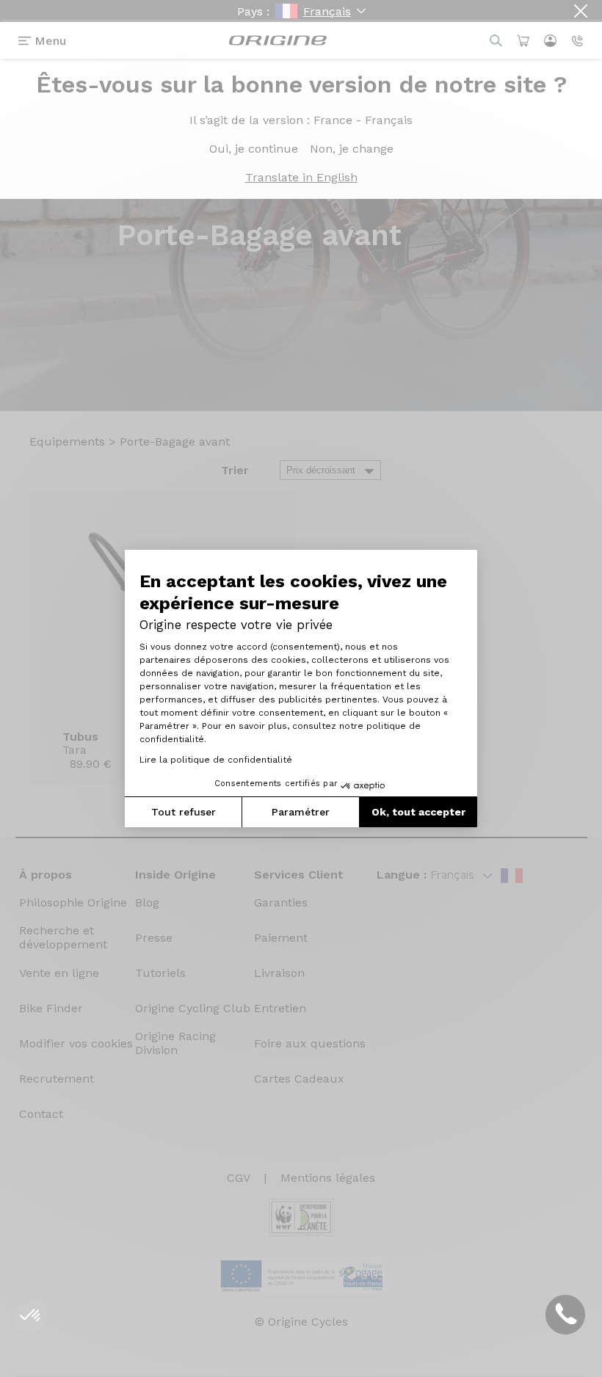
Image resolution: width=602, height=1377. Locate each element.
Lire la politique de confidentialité (215, 760)
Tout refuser (183, 812)
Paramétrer (301, 812)
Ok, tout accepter (418, 812)
